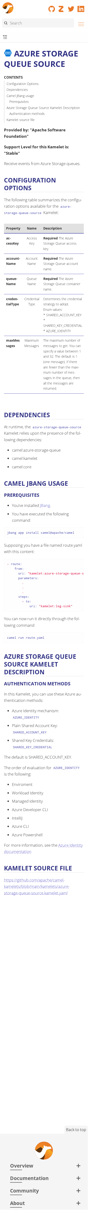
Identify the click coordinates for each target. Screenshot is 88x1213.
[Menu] (80, 23)
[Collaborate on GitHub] (52, 7)
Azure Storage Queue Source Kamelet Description (43, 107)
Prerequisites (19, 101)
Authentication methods (27, 113)
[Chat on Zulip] (61, 7)
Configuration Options (23, 83)
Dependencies (17, 89)
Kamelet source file (21, 119)
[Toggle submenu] (5, 37)
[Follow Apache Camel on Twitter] (71, 7)
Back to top (76, 1129)
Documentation (29, 1178)
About (17, 1203)
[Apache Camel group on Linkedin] (81, 7)
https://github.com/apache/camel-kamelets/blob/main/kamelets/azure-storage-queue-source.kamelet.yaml (37, 886)
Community (24, 1190)
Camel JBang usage (20, 95)
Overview (21, 1165)
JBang (45, 505)
